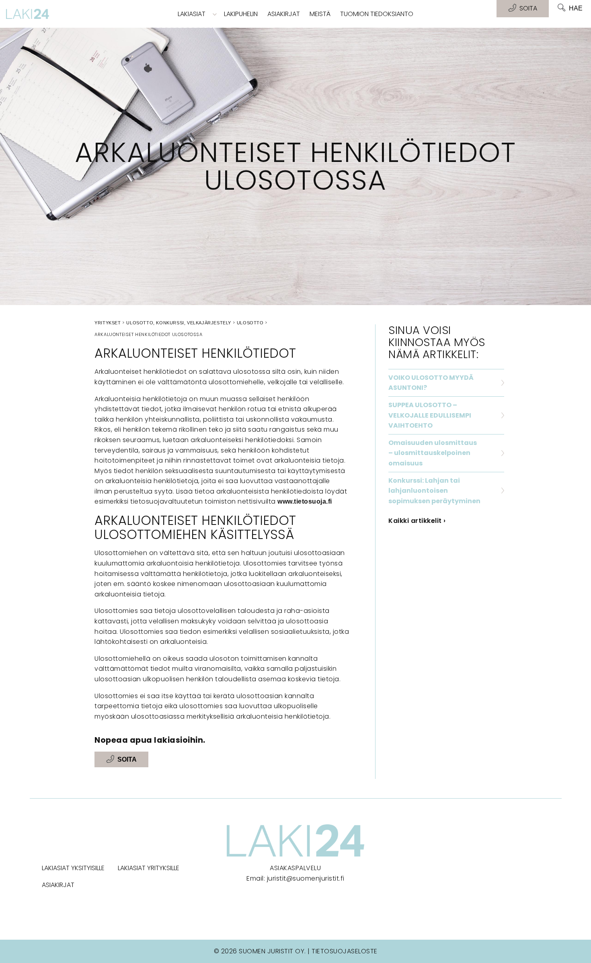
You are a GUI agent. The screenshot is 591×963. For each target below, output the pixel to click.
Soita (127, 759)
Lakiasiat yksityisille (73, 868)
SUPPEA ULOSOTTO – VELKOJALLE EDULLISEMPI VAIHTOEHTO (429, 415)
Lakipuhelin (241, 13)
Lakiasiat (191, 13)
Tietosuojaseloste (345, 951)
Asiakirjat (283, 13)
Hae (576, 8)
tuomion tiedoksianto (376, 13)
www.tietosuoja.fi (304, 501)
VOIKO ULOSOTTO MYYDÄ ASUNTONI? (431, 383)
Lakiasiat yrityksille (148, 868)
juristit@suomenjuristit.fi (306, 878)
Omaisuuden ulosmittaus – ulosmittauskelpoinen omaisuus (432, 453)
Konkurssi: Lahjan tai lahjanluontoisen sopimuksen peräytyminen (434, 491)
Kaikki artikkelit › (417, 520)
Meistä (320, 13)
